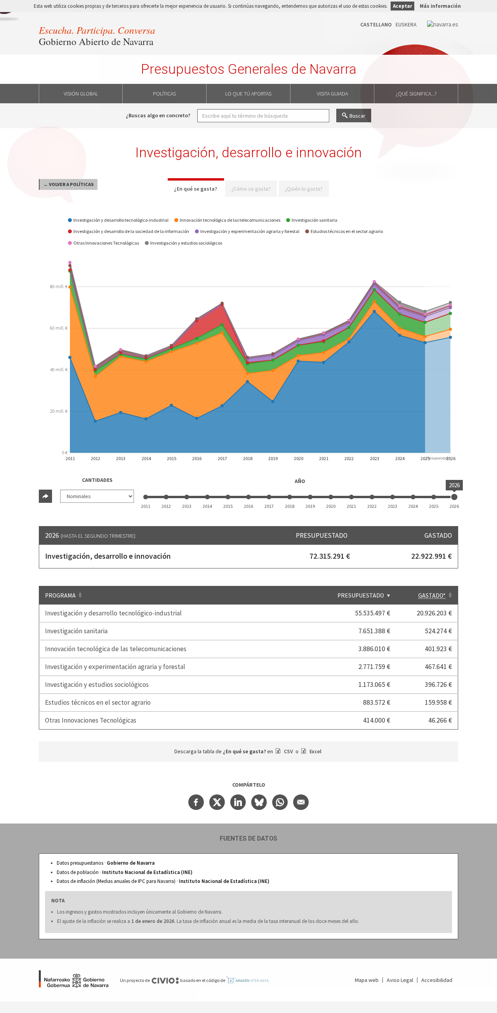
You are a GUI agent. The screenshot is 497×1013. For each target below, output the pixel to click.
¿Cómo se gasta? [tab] (251, 188)
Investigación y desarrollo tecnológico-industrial (113, 613)
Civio (165, 981)
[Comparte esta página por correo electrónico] (301, 802)
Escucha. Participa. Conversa (97, 29)
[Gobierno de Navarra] (73, 980)
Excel (314, 751)
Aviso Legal (400, 980)
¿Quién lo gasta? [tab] (304, 188)
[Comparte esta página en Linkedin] (238, 802)
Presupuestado (360, 595)
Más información (440, 6)
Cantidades (97, 479)
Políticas (164, 93)
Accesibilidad (436, 980)
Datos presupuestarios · (106, 863)
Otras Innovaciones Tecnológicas (90, 720)
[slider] (454, 497)
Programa (60, 595)
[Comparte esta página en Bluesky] (259, 802)
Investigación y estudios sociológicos (97, 684)
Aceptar (402, 6)
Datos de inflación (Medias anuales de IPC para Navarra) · (163, 881)
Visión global (81, 93)
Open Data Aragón (247, 980)
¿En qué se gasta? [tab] (195, 188)
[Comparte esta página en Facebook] (196, 802)
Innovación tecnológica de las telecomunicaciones (115, 649)
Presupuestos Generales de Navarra (248, 69)
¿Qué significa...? (416, 93)
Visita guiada (332, 93)
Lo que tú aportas (248, 93)
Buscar (357, 115)
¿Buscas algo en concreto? (158, 115)
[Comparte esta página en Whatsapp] (280, 802)
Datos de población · (125, 872)
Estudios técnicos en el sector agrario (98, 702)
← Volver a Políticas (68, 184)
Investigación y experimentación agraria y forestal (115, 666)
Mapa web (367, 980)
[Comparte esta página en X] (217, 802)
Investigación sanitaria (76, 631)
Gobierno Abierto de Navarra (96, 41)
